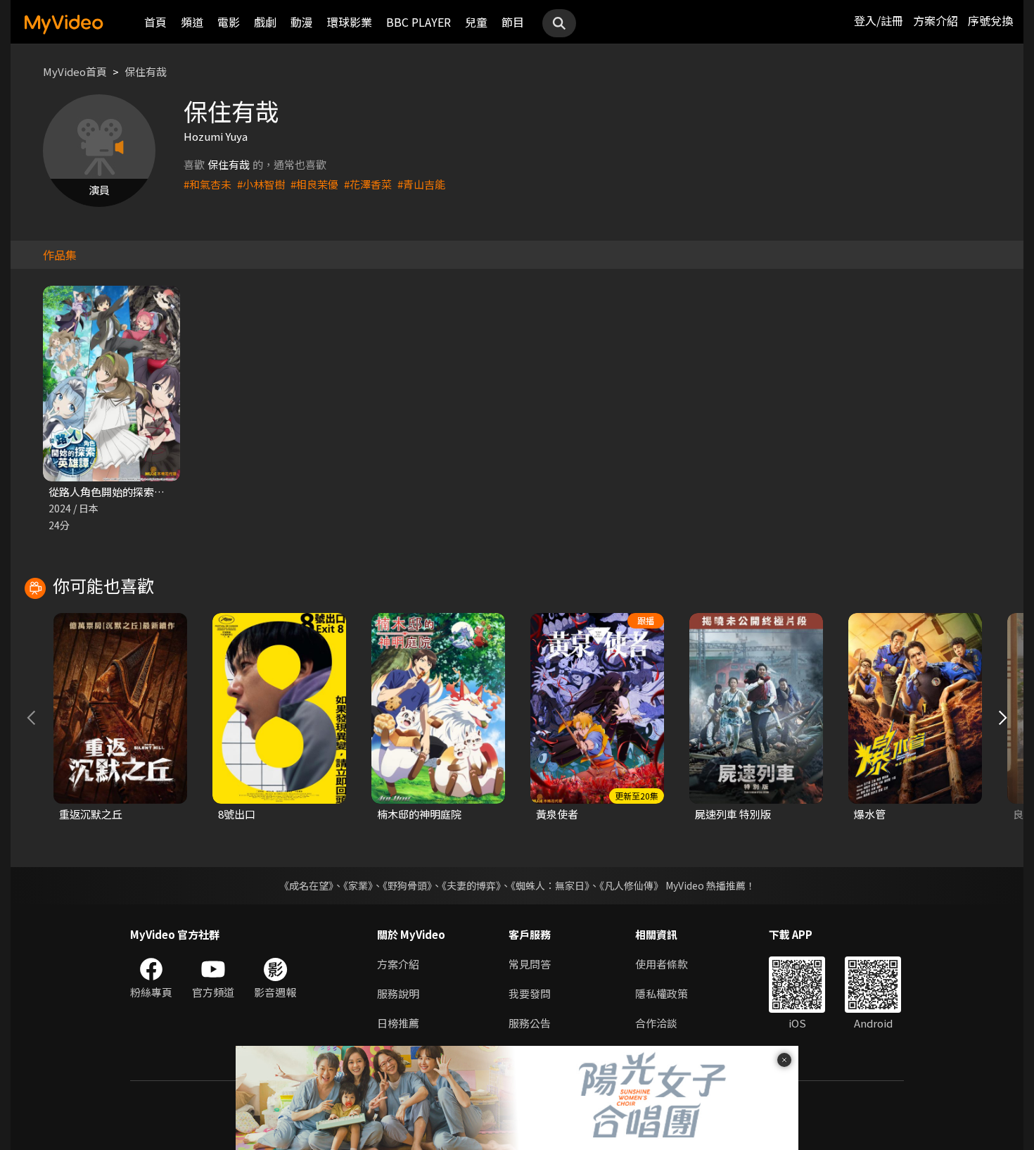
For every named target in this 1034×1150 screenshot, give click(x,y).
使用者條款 (661, 963)
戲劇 (265, 21)
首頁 (155, 21)
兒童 (476, 21)
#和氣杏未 (207, 184)
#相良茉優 (314, 184)
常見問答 (530, 963)
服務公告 (530, 1023)
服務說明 (398, 993)
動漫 (302, 21)
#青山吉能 (421, 184)
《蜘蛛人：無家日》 (550, 885)
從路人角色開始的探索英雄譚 (117, 491)
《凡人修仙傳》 (631, 885)
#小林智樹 (261, 184)
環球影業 (349, 21)
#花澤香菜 (368, 184)
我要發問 (530, 993)
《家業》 (358, 885)
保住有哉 (146, 71)
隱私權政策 (661, 993)
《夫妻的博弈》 (471, 885)
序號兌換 (990, 20)
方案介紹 (935, 20)
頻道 (192, 21)
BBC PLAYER (418, 21)
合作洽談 (656, 1023)
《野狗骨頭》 (407, 885)
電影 (228, 21)
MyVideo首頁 (75, 71)
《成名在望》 (306, 885)
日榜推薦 (398, 1023)
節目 (513, 21)
